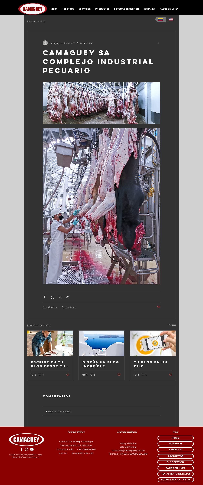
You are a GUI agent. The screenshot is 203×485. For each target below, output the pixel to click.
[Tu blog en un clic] (153, 343)
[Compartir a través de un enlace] (67, 297)
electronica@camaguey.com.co (25, 457)
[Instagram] (27, 449)
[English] (171, 19)
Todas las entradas (36, 21)
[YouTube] (32, 449)
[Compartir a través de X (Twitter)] (52, 297)
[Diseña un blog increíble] (101, 343)
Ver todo (172, 325)
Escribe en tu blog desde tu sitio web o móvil (48, 364)
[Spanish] (160, 19)
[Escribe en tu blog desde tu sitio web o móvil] (50, 343)
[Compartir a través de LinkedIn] (59, 297)
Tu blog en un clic (150, 364)
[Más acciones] (158, 43)
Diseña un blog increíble (100, 364)
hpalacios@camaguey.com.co (128, 450)
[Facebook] (21, 449)
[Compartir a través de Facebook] (44, 297)
